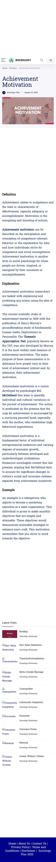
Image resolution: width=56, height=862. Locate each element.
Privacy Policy (20, 847)
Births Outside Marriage (31, 672)
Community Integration (31, 702)
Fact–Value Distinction (30, 645)
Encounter (24, 716)
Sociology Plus (13, 92)
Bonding (23, 631)
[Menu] (3, 60)
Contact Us (39, 843)
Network (23, 743)
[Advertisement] (28, 28)
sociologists (23, 463)
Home (4, 68)
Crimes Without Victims (31, 756)
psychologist (28, 390)
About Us (24, 843)
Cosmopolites (26, 689)
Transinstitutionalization (31, 658)
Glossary (13, 68)
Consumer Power (28, 729)
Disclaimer (28, 850)
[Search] (41, 60)
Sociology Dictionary (28, 636)
